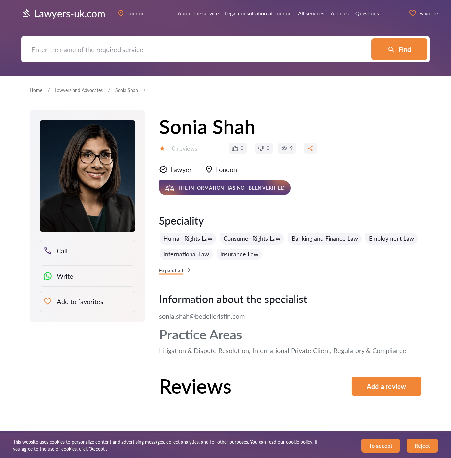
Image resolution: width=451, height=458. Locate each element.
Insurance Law (239, 254)
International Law (186, 254)
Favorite (428, 13)
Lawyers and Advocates (79, 90)
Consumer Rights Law (252, 238)
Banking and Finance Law (325, 238)
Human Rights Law (187, 238)
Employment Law (391, 238)
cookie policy (299, 442)
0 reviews (184, 148)
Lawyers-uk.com (69, 13)
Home (36, 90)
